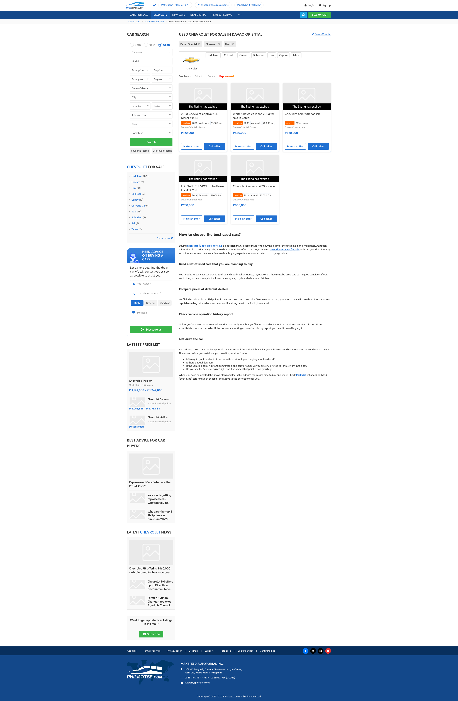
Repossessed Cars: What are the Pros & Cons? (149, 484)
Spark (134, 211)
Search (151, 142)
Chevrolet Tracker (140, 381)
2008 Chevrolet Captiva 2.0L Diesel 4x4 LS (199, 116)
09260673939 (218, 677)
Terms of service (151, 650)
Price (198, 76)
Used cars (160, 14)
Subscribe (153, 634)
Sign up (326, 5)
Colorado (136, 193)
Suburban (136, 217)
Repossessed (226, 76)
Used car (165, 303)
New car (150, 303)
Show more (163, 238)
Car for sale (134, 21)
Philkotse (301, 375)
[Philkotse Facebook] (305, 651)
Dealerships (198, 14)
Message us (153, 329)
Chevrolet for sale (154, 21)
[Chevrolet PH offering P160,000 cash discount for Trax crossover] (151, 552)
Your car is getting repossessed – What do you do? (159, 499)
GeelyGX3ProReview (250, 4)
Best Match (185, 76)
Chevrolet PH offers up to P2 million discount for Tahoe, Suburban (160, 585)
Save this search (140, 150)
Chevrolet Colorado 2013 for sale (254, 186)
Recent (212, 76)
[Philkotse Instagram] (320, 651)
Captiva (135, 199)
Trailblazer (137, 176)
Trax (133, 188)
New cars (178, 14)
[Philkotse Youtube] (328, 651)
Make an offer (191, 146)
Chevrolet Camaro (158, 399)
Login (311, 5)
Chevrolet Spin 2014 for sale (303, 114)
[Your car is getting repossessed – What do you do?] (137, 498)
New (152, 45)
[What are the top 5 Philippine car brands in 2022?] (137, 514)
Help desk (225, 650)
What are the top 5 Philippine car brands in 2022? (160, 515)
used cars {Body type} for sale (204, 245)
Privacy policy (174, 650)
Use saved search (162, 150)
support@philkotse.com (197, 682)
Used (166, 45)
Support (209, 650)
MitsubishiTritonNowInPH (176, 4)
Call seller (214, 146)
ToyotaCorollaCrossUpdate (214, 4)
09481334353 (192, 677)
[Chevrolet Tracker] (151, 364)
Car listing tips (267, 650)
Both (138, 45)
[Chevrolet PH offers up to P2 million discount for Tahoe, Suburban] (137, 584)
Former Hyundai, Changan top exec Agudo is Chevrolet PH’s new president (160, 601)
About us (132, 650)
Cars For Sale (139, 14)
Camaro (135, 182)
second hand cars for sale (284, 249)
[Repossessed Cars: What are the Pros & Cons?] (151, 466)
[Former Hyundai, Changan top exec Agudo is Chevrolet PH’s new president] (137, 600)
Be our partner (245, 650)
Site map (193, 650)
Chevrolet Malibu (157, 417)
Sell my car (319, 14)
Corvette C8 (138, 205)
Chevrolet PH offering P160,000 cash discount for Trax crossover (149, 570)
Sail (133, 223)
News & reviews (221, 14)
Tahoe (134, 229)
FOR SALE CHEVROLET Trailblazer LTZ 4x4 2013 (203, 188)
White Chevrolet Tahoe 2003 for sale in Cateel (253, 116)
